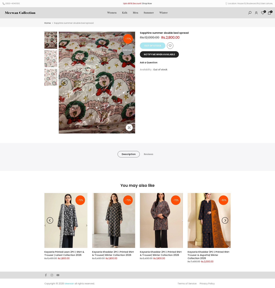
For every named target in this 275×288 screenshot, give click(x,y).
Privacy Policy (207, 283)
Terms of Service (187, 283)
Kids (124, 12)
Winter (163, 12)
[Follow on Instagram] (51, 275)
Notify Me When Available (159, 54)
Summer (149, 12)
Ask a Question (148, 62)
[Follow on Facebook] (45, 275)
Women (111, 12)
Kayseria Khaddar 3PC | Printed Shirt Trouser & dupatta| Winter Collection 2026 (208, 255)
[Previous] (64, 82)
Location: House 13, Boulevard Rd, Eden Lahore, (250, 3)
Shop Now (147, 3)
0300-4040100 (12, 3)
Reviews (148, 154)
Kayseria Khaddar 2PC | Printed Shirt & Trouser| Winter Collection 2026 (113, 253)
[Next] (129, 82)
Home (47, 23)
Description (129, 154)
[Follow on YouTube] (57, 275)
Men (135, 12)
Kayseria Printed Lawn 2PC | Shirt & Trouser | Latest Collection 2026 (64, 253)
